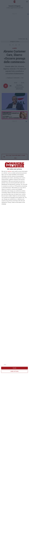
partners (10, 171)
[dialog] (14, 347)
